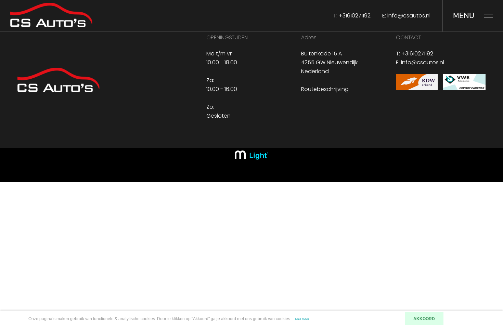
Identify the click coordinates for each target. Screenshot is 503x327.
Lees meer (302, 319)
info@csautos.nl (408, 15)
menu (464, 16)
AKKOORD (424, 318)
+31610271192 (355, 15)
